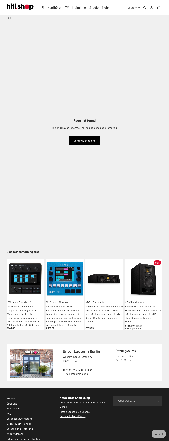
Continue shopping (84, 140)
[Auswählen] (157, 294)
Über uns (12, 403)
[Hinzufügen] (39, 294)
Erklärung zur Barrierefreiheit (24, 438)
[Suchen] (144, 7)
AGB (9, 413)
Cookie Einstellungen (19, 423)
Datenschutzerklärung (20, 418)
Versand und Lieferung (20, 428)
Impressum (13, 408)
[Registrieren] (157, 401)
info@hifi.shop (79, 373)
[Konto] (151, 7)
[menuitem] (105, 7)
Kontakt (11, 398)
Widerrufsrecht (16, 433)
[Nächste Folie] (40, 279)
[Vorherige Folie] (10, 279)
